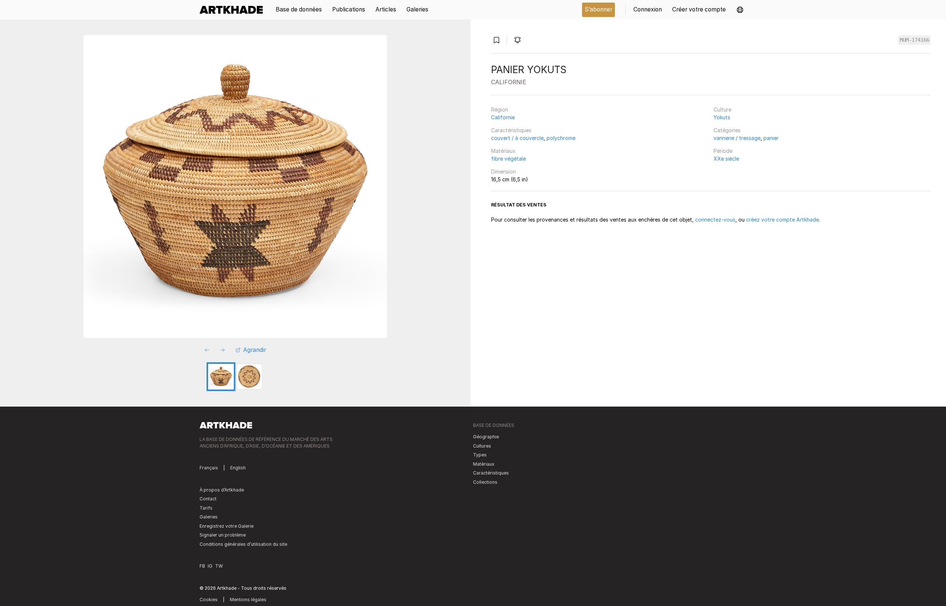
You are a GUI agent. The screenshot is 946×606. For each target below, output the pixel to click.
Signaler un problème (223, 535)
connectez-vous (715, 219)
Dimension (503, 171)
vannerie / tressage (737, 138)
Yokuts (722, 117)
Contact (208, 498)
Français (209, 467)
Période (723, 151)
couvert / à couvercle (517, 138)
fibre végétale (508, 158)
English (238, 467)
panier (771, 138)
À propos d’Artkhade (222, 490)
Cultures (482, 446)
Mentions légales (248, 599)
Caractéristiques (511, 130)
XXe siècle (726, 158)
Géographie (486, 436)
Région (499, 109)
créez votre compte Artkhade (782, 219)
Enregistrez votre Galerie (226, 526)
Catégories (727, 130)
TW (219, 566)
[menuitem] (234, 10)
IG (210, 566)
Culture (722, 109)
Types (480, 455)
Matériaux (503, 151)
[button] (740, 9)
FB (202, 566)
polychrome (561, 138)
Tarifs (206, 508)
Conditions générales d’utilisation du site (243, 544)
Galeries (209, 517)
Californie (503, 117)
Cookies (209, 599)
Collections (485, 482)
